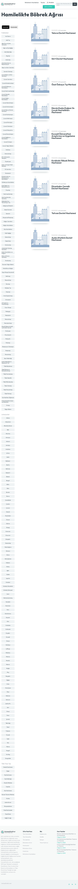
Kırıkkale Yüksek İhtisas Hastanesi (63, 161)
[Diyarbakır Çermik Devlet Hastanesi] (40, 186)
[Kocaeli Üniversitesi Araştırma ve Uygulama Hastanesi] (40, 135)
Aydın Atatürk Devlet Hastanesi (62, 238)
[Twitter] (75, 884)
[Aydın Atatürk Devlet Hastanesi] (40, 238)
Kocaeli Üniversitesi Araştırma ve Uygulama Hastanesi (63, 136)
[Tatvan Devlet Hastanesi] (40, 212)
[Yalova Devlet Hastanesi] (40, 32)
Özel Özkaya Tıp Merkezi (64, 84)
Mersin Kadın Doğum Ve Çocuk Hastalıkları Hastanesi (63, 110)
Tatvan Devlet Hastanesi (64, 213)
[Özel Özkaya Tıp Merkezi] (40, 83)
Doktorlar (5, 27)
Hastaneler (14, 27)
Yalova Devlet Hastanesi (64, 33)
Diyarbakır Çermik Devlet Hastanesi (61, 187)
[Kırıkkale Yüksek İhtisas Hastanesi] (40, 161)
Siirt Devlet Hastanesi (62, 58)
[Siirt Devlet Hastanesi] (40, 58)
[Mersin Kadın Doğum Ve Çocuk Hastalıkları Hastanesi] (40, 109)
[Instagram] (69, 884)
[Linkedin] (72, 884)
